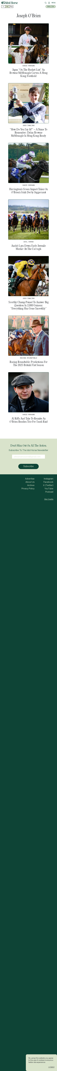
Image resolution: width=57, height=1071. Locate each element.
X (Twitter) (48, 485)
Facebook (48, 482)
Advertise (29, 478)
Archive (30, 485)
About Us (29, 482)
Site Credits (48, 499)
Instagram (48, 478)
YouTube (48, 488)
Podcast (49, 491)
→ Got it (51, 1067)
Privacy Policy (27, 488)
